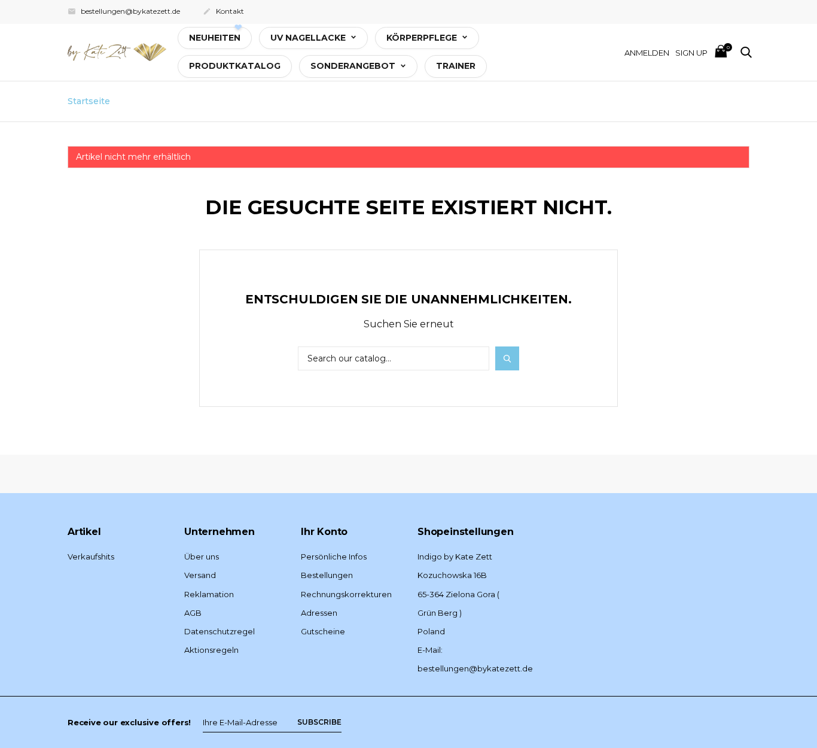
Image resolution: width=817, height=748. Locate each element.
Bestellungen (327, 575)
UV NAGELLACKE (309, 37)
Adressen (319, 613)
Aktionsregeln (211, 650)
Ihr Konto (324, 531)
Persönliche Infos (334, 556)
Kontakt (223, 11)
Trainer (455, 65)
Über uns (201, 556)
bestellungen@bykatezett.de (124, 11)
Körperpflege (422, 37)
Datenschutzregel (219, 631)
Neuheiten (214, 37)
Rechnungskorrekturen (346, 594)
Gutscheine (323, 631)
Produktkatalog (235, 65)
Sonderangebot (354, 65)
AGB (193, 613)
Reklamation (209, 594)
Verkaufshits (91, 556)
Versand (200, 575)
